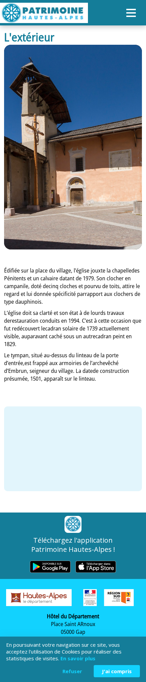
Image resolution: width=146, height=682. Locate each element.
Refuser (72, 671)
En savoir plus (77, 658)
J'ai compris (117, 671)
